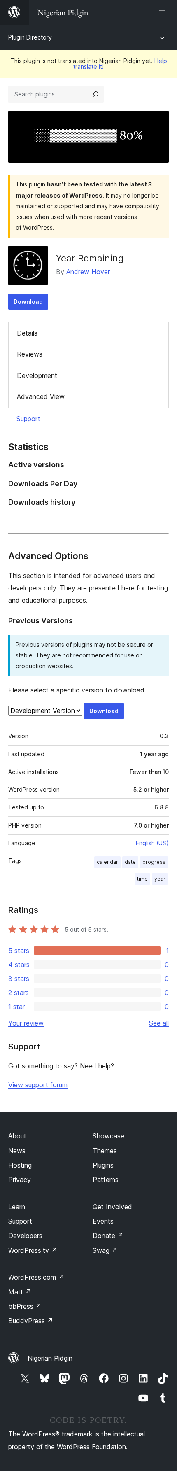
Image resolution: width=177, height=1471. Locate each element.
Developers (25, 1235)
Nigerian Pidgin (50, 1358)
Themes (105, 1151)
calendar (107, 862)
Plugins (103, 1165)
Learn (16, 1207)
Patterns (106, 1179)
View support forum (38, 1085)
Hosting (20, 1165)
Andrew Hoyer (88, 272)
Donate (108, 1235)
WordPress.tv (32, 1250)
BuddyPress (30, 1321)
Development (37, 375)
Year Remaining (90, 258)
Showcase (108, 1136)
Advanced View (41, 396)
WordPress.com (36, 1277)
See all (159, 1023)
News (17, 1151)
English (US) (152, 842)
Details (27, 333)
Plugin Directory (30, 37)
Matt (19, 1292)
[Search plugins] (95, 94)
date (130, 862)
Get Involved (112, 1207)
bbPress (25, 1306)
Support (28, 419)
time (142, 879)
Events (103, 1221)
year (159, 879)
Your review (26, 1023)
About (17, 1136)
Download (28, 301)
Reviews (29, 354)
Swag (105, 1250)
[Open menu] (164, 12)
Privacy (19, 1179)
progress (153, 862)
